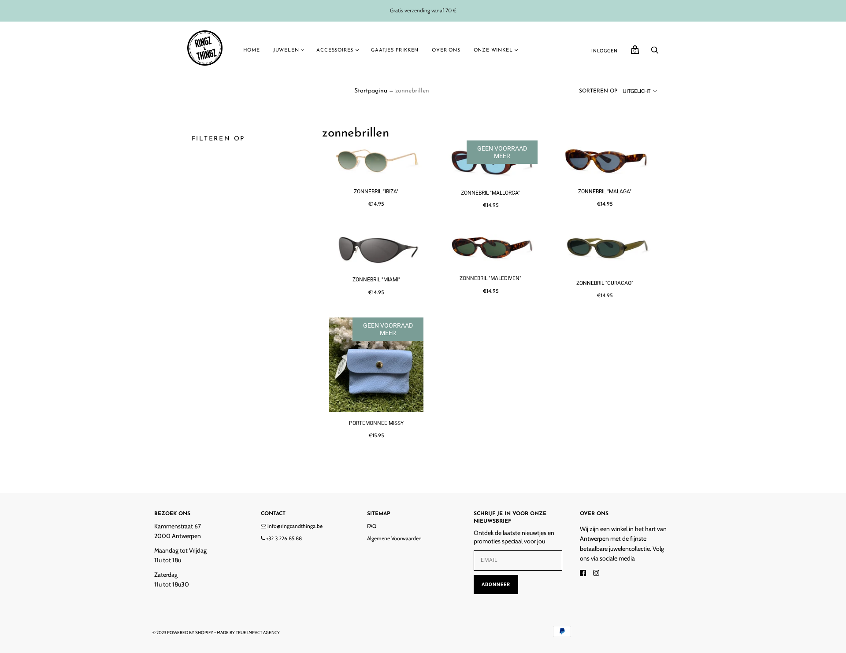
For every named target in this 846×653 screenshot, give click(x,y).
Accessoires (334, 50)
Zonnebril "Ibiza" (376, 191)
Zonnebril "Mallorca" (490, 193)
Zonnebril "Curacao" (604, 283)
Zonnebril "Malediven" (490, 278)
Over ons (446, 50)
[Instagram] (596, 574)
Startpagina (370, 91)
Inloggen (604, 51)
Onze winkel (493, 50)
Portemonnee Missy (376, 423)
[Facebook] (583, 574)
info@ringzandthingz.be (294, 526)
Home (251, 50)
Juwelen (286, 50)
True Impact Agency (258, 632)
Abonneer (496, 584)
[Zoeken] (654, 52)
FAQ (371, 526)
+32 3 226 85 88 (283, 538)
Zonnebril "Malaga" (604, 191)
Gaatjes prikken (395, 50)
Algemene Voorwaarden (394, 538)
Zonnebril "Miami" (376, 280)
